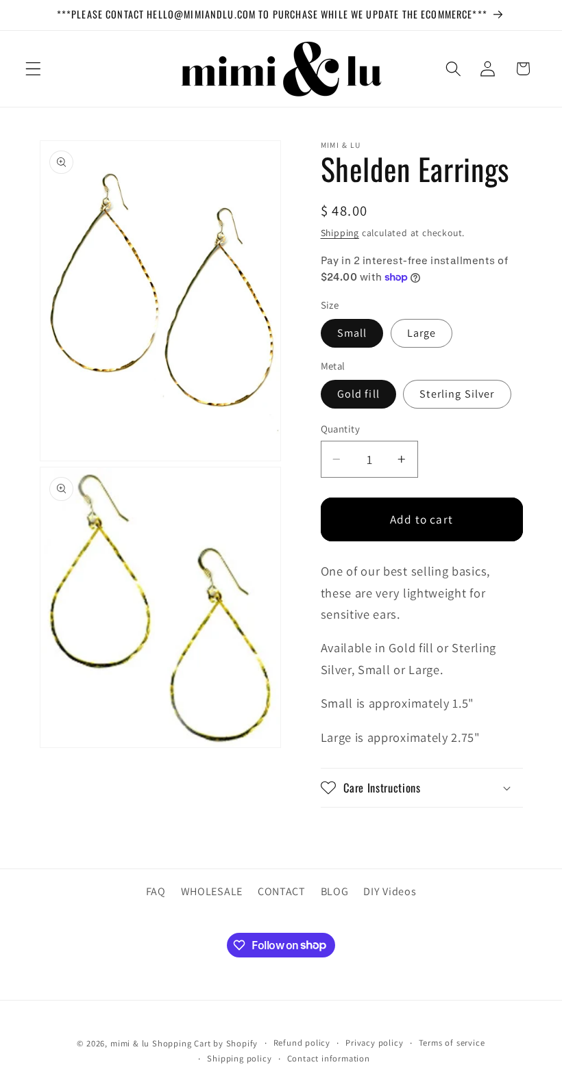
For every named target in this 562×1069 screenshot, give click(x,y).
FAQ (156, 891)
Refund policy (301, 1042)
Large (422, 333)
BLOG (335, 891)
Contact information (328, 1058)
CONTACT (282, 891)
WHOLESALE (212, 891)
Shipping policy (239, 1058)
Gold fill (358, 394)
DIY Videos (389, 891)
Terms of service (452, 1042)
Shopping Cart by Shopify (205, 1043)
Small (352, 333)
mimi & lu (129, 1043)
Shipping (340, 233)
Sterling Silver (456, 394)
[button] (33, 68)
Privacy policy (374, 1042)
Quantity (341, 428)
